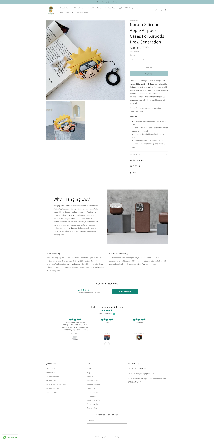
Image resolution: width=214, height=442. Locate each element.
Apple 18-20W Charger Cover (56, 384)
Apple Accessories (52, 388)
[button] (66, 7)
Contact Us (91, 388)
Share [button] (134, 173)
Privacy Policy (92, 396)
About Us (90, 377)
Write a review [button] (125, 291)
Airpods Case (50, 369)
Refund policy (92, 408)
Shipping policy (92, 380)
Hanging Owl (103, 437)
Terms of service (92, 392)
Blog (88, 373)
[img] (107, 310)
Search (89, 369)
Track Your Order (52, 392)
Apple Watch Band (52, 377)
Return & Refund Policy (95, 384)
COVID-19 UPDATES (93, 400)
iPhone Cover (50, 373)
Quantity (132, 55)
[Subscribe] (124, 420)
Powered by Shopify (113, 437)
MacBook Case (51, 380)
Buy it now (149, 74)
